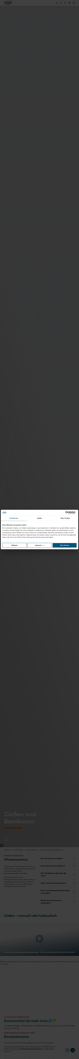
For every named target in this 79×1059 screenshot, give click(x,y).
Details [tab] (39, 518)
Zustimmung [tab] (13, 518)
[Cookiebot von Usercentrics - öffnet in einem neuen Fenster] (68, 512)
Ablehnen (14, 545)
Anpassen (38, 545)
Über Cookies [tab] (65, 518)
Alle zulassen (64, 545)
